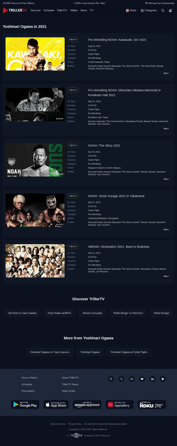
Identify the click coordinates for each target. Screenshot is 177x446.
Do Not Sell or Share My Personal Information (105, 424)
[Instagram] (132, 379)
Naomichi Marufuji (104, 68)
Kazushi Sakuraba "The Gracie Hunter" (122, 66)
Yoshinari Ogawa (90, 352)
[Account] (170, 10)
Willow (74, 10)
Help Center (68, 390)
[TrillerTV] (14, 10)
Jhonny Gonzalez (92, 313)
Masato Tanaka (151, 121)
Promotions (28, 390)
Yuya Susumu (103, 124)
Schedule (49, 10)
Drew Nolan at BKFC (59, 313)
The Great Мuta (148, 66)
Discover (36, 10)
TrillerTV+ (62, 10)
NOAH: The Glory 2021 (104, 145)
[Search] (163, 10)
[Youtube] (142, 379)
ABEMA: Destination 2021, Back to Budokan (118, 246)
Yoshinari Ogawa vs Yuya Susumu (49, 352)
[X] (121, 379)
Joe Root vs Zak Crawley (22, 313)
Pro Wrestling (94, 58)
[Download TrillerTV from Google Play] (25, 404)
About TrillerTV (70, 377)
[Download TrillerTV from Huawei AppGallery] (120, 404)
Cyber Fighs (94, 54)
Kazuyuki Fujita (95, 66)
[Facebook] (111, 379)
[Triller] (163, 379)
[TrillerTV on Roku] (152, 404)
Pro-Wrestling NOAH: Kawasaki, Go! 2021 (117, 39)
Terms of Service (58, 424)
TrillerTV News (70, 384)
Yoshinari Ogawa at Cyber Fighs (129, 352)
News (84, 10)
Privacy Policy (75, 424)
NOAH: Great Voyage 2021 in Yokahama (116, 196)
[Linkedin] (152, 379)
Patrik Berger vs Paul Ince (128, 313)
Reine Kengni (161, 313)
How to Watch (29, 377)
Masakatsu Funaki (134, 121)
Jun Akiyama (102, 271)
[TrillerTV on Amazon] (87, 404)
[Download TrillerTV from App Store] (56, 404)
